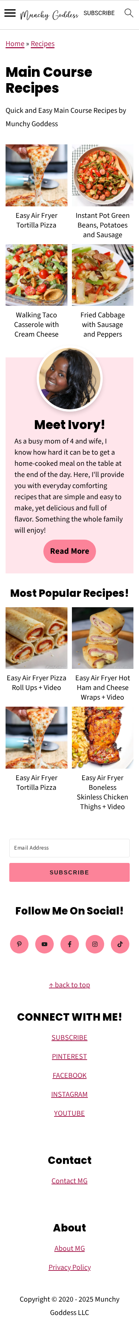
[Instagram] (95, 944)
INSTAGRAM (69, 1094)
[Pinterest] (19, 944)
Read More (69, 551)
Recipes (42, 44)
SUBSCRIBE (69, 1038)
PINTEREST (69, 1056)
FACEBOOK (70, 1075)
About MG (69, 1248)
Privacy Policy (70, 1267)
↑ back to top (69, 985)
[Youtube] (44, 944)
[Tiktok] (120, 944)
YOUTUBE (69, 1113)
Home (15, 44)
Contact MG (69, 1181)
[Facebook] (69, 944)
